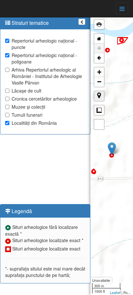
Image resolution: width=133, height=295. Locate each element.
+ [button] (99, 72)
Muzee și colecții (28, 106)
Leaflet (115, 292)
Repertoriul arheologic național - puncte (44, 43)
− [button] (99, 82)
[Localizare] (99, 96)
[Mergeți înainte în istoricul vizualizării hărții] (99, 48)
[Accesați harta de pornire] (99, 39)
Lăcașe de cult (26, 90)
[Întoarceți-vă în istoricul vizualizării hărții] (99, 58)
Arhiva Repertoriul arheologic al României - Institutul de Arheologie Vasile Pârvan (47, 76)
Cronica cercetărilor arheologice (44, 98)
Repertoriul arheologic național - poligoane (44, 58)
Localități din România (34, 123)
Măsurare (99, 110)
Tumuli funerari (27, 115)
